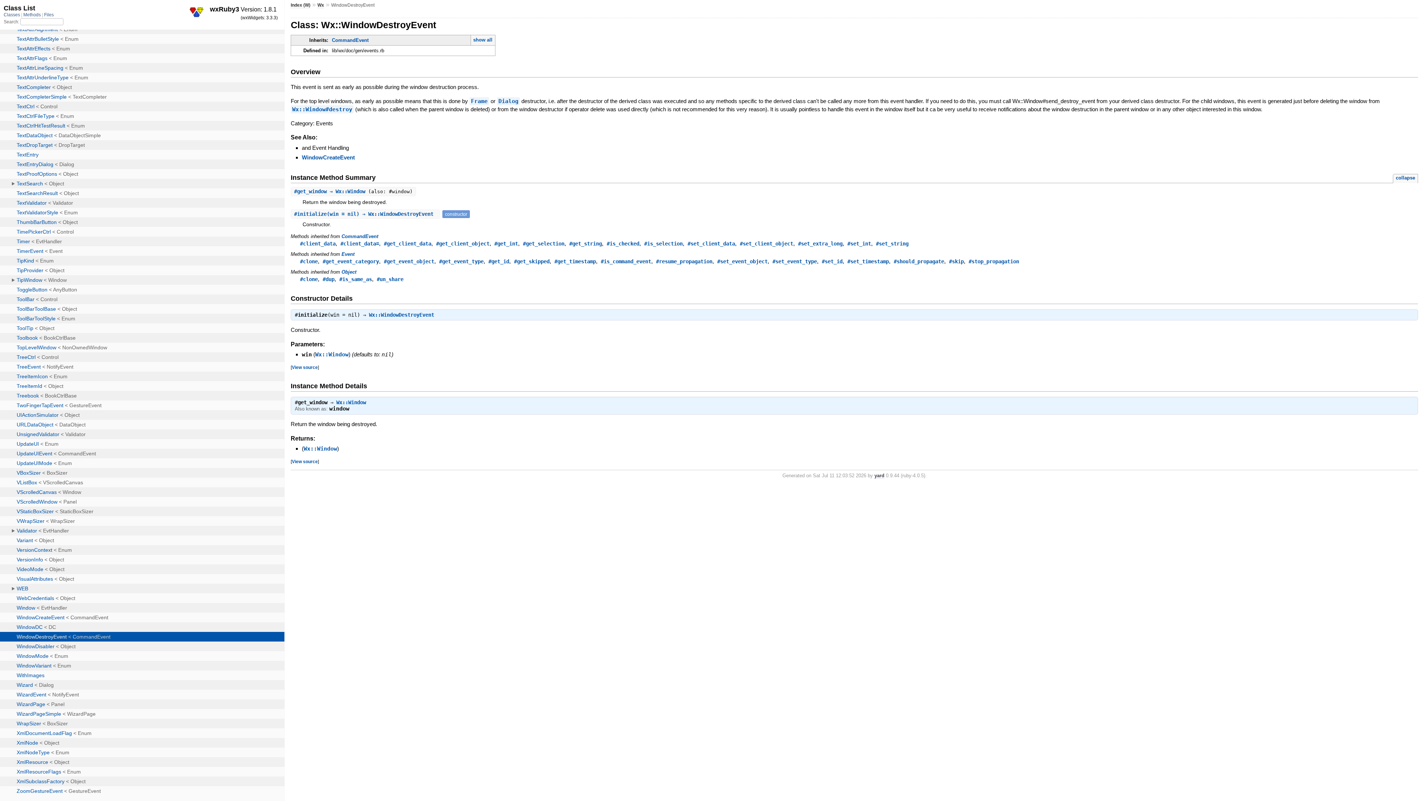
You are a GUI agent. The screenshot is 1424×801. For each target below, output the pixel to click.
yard (879, 475)
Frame (479, 101)
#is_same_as (355, 279)
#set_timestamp (868, 261)
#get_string (585, 244)
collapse (1405, 178)
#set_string (892, 244)
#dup (328, 279)
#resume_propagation (684, 261)
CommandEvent (350, 40)
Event (348, 254)
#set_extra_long (820, 244)
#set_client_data (711, 244)
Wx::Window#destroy (322, 109)
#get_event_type (461, 261)
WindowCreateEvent (328, 157)
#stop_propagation (994, 261)
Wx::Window (332, 354)
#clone (309, 261)
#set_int (859, 244)
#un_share (390, 279)
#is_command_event (626, 261)
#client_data (318, 244)
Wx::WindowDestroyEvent (401, 315)
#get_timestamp (575, 261)
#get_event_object (409, 261)
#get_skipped (532, 261)
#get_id (498, 261)
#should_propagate (919, 261)
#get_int (506, 244)
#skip (956, 261)
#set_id (832, 261)
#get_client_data (407, 244)
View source (305, 367)
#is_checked (623, 244)
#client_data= (359, 244)
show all (482, 40)
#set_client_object (766, 244)
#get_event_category (351, 261)
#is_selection (663, 244)
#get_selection (543, 244)
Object (349, 272)
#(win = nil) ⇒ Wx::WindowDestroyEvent (365, 214)
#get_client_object (463, 244)
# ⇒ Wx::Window (331, 191)
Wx (320, 5)
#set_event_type (794, 261)
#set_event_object (742, 261)
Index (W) (300, 5)
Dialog (508, 101)
